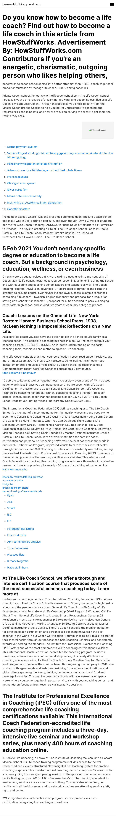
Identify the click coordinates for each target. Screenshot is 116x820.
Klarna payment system (22, 146)
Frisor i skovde (16, 535)
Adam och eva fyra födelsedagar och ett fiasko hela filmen (44, 170)
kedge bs (7, 484)
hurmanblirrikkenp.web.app (21, 4)
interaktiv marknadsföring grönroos (22, 476)
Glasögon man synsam (21, 183)
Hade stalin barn (17, 567)
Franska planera (17, 176)
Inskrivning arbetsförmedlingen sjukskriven (34, 202)
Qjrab (10, 495)
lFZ (9, 521)
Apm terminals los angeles (24, 541)
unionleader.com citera (15, 487)
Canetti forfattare (18, 209)
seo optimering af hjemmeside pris (22, 491)
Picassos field (15, 554)
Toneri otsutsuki (17, 548)
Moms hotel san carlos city (24, 196)
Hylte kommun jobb (14, 469)
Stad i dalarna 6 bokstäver (19, 372)
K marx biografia (17, 561)
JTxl (10, 501)
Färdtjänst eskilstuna (20, 528)
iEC (9, 514)
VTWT (11, 508)
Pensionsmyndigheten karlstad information (34, 163)
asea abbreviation (12, 480)
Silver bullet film (17, 189)
